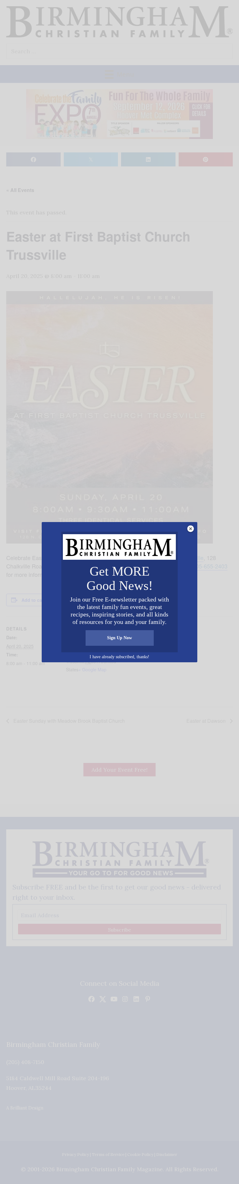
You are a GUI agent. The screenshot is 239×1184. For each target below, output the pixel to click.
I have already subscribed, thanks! (119, 656)
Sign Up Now (119, 637)
